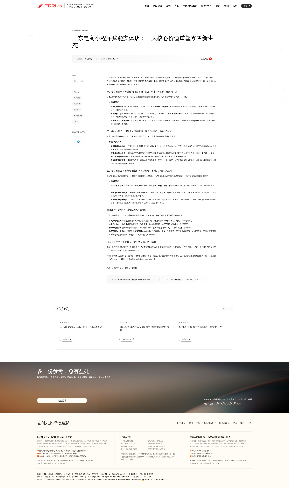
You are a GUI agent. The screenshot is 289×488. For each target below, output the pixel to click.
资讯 (78, 30)
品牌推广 (77, 109)
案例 (191, 422)
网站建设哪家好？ (124, 479)
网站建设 (181, 422)
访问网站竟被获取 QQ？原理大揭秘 (181, 279)
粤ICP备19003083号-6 (79, 476)
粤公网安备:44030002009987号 (155, 479)
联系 (250, 422)
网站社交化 (78, 115)
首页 (73, 30)
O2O (127, 268)
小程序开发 (117, 268)
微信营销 (85, 30)
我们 (242, 422)
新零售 (134, 268)
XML (68, 476)
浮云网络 (88, 58)
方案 (198, 422)
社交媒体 (77, 103)
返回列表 (204, 59)
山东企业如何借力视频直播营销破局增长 (131, 279)
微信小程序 (224, 422)
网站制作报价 (136, 479)
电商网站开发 (210, 422)
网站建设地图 (60, 476)
